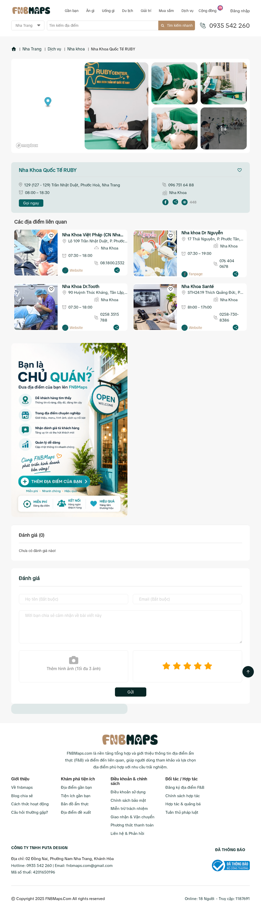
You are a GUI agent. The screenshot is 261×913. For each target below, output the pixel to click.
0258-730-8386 (229, 317)
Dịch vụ (54, 49)
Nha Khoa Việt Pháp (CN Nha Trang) (91, 235)
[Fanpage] (184, 274)
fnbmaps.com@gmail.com (89, 865)
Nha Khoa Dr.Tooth (80, 286)
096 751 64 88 (181, 185)
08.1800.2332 (112, 263)
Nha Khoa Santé (197, 286)
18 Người (206, 898)
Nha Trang (32, 49)
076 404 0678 (226, 264)
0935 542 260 (229, 25)
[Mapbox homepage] (27, 145)
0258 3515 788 (109, 317)
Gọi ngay (31, 203)
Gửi (130, 692)
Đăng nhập (240, 11)
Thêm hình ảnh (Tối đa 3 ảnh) (74, 668)
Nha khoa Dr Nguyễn (202, 232)
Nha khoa (76, 49)
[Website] (65, 270)
